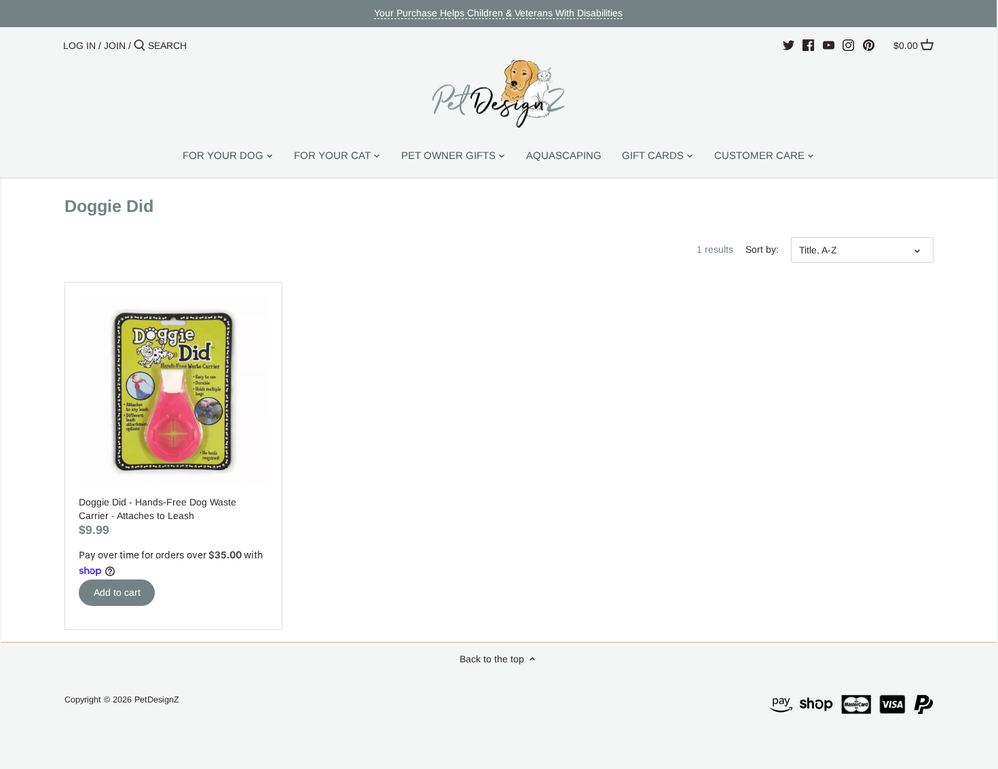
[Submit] (139, 45)
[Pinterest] (868, 45)
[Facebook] (808, 45)
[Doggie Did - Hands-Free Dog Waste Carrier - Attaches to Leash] (173, 391)
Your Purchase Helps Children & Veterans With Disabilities (498, 12)
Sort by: (762, 249)
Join (115, 45)
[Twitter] (788, 45)
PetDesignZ (156, 699)
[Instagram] (848, 45)
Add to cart (117, 592)
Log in (79, 45)
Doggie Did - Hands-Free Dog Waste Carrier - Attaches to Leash (157, 509)
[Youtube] (828, 45)
